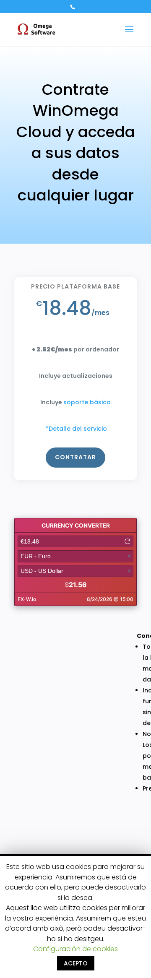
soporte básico (87, 402)
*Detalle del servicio (76, 428)
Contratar (75, 457)
